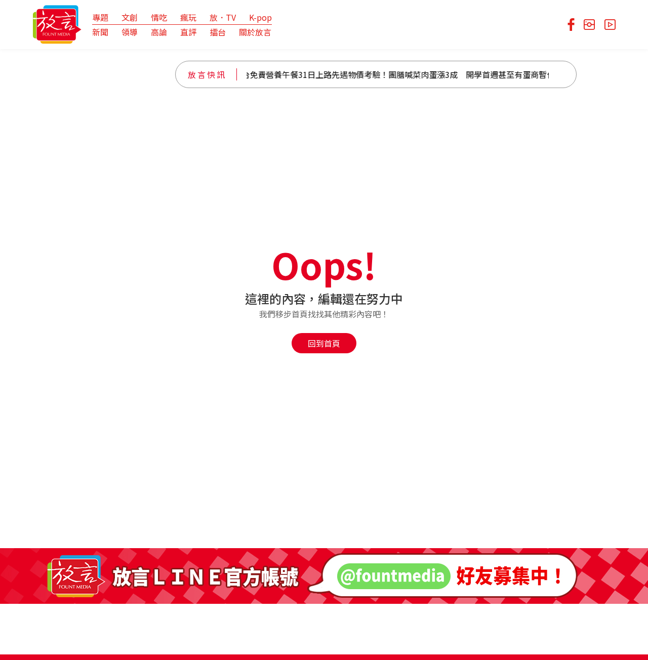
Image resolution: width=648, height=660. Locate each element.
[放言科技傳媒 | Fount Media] (57, 23)
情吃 (159, 17)
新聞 (100, 32)
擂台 (218, 32)
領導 (130, 32)
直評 (188, 32)
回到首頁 (324, 343)
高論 (159, 32)
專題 (100, 17)
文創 (130, 17)
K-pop (260, 17)
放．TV (223, 17)
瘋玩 (188, 17)
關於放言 (255, 32)
